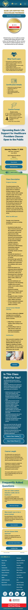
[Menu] (25, 4)
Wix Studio (20, 608)
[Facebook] (11, 594)
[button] (20, 4)
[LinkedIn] (17, 594)
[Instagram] (5, 594)
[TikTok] (23, 594)
